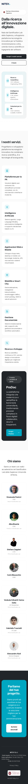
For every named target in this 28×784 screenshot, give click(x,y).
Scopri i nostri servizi (14, 56)
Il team (14, 63)
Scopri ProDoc (11, 433)
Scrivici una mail (14, 728)
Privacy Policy (14, 765)
